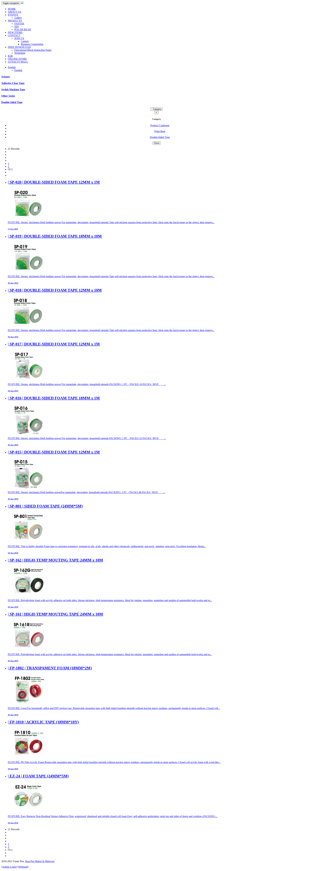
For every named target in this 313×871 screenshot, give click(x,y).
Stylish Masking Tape (13, 89)
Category (156, 109)
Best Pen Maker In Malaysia (39, 861)
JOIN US (19, 38)
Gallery (18, 17)
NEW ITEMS (15, 32)
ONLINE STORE (17, 58)
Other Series (8, 95)
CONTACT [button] (14, 35)
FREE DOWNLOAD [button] (19, 47)
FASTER (19, 23)
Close (156, 143)
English (18, 70)
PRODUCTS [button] (15, 20)
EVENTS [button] (13, 14)
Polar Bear (159, 131)
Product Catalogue (159, 125)
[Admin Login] (9, 866)
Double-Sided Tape (11, 102)
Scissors (5, 76)
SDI (16, 26)
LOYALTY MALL (18, 61)
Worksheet (19, 53)
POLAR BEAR (22, 29)
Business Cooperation (32, 44)
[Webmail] (23, 866)
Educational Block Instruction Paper (33, 50)
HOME (12, 9)
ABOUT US (14, 11)
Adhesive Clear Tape (12, 83)
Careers (25, 41)
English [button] (12, 67)
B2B (10, 56)
